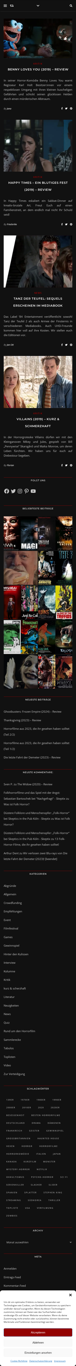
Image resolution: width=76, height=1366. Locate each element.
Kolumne (9, 971)
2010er (26, 1107)
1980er (41, 1099)
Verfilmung (45, 1208)
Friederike (12, 224)
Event (7, 920)
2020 (41, 1107)
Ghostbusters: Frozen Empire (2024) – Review (32, 711)
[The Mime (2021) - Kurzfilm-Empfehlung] (21, 672)
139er (10, 1099)
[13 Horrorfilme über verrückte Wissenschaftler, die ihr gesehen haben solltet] (55, 568)
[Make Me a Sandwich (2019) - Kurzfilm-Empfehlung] (21, 568)
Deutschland (15, 1123)
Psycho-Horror (42, 1177)
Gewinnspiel (11, 945)
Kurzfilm (30, 1161)
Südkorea (35, 1200)
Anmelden (10, 1268)
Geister (34, 1130)
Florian (10, 465)
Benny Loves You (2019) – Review (38, 69)
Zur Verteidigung (14, 1074)
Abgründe (10, 886)
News (38, 293)
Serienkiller (15, 1184)
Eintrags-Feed (12, 1277)
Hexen (10, 1146)
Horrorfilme (48, 1146)
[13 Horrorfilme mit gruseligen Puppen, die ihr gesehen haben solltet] (21, 533)
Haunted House (48, 1138)
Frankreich (14, 1130)
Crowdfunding (13, 903)
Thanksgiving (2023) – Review (22, 720)
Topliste (12, 1208)
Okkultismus (15, 1177)
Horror (27, 1146)
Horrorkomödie (17, 1153)
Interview (9, 962)
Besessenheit (15, 1115)
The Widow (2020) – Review (34, 784)
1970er (25, 1099)
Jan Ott (10, 344)
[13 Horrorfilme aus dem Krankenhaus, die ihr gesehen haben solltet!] (55, 533)
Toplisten (9, 1057)
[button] (70, 1295)
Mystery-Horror (18, 1169)
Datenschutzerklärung (40, 1361)
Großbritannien (18, 1138)
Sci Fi (64, 1177)
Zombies (12, 1215)
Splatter (30, 1192)
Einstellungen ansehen (38, 1352)
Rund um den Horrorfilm (19, 1031)
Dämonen (54, 1123)
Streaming (13, 1200)
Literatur (9, 997)
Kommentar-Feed (15, 1285)
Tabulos (9, 1048)
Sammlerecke (12, 1040)
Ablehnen (38, 1342)
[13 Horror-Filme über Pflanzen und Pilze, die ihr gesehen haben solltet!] (55, 602)
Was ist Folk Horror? (16, 804)
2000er (10, 1107)
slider (53, 1184)
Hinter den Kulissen (16, 954)
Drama (36, 1123)
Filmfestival (11, 928)
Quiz (7, 1022)
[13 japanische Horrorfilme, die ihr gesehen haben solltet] (55, 672)
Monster (49, 1161)
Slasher (36, 1184)
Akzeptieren (38, 1332)
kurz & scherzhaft (15, 988)
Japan (57, 1153)
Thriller (54, 1200)
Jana (9, 108)
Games (8, 937)
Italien (41, 1153)
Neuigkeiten (11, 1005)
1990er (56, 1099)
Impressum (60, 1361)
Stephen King (53, 1192)
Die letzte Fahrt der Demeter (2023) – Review (32, 757)
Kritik (37, 63)
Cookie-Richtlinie (19, 1361)
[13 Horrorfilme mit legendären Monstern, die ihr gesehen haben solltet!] (55, 637)
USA (27, 1208)
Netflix (42, 1169)
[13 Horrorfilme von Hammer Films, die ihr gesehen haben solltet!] (21, 637)
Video (7, 1065)
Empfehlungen (13, 911)
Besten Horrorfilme (45, 1115)
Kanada (11, 1161)
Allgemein (10, 894)
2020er (55, 1107)
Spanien (12, 1192)
